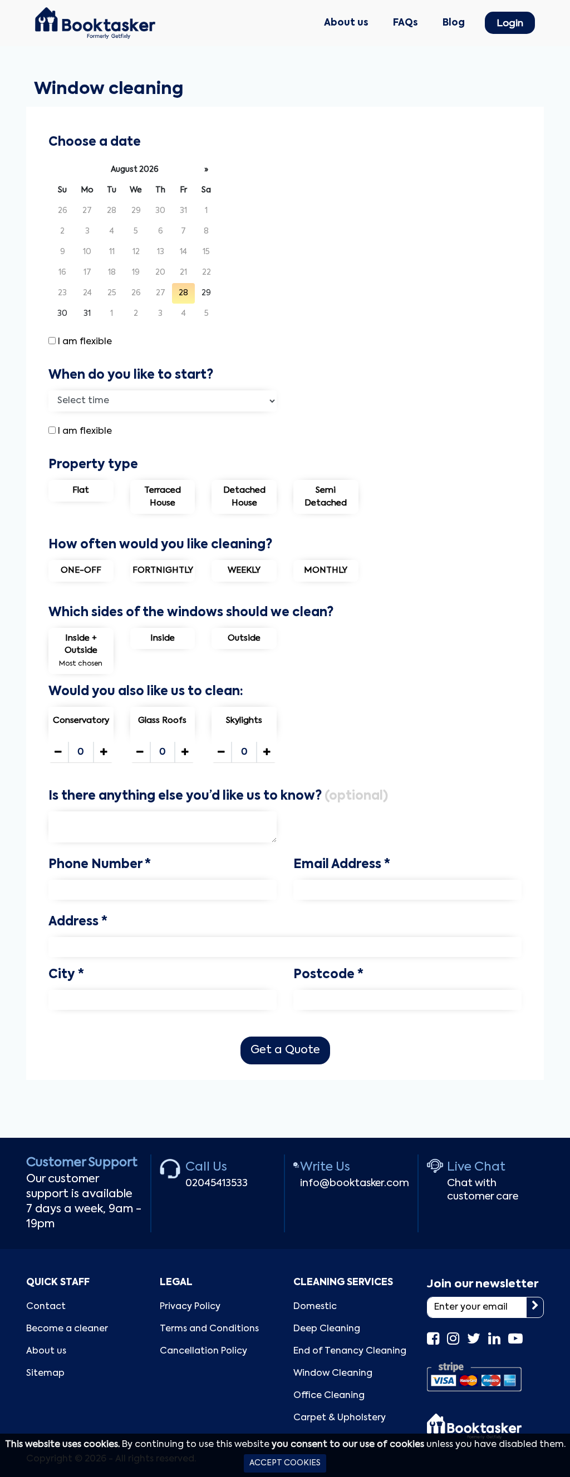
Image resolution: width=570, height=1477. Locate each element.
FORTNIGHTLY (162, 570)
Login (510, 23)
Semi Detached (325, 496)
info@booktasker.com (354, 1183)
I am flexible (85, 342)
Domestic (315, 1306)
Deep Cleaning (326, 1329)
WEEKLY (244, 570)
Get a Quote (285, 1050)
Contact (46, 1306)
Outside (244, 638)
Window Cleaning (332, 1373)
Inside (162, 638)
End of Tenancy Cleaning (349, 1351)
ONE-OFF (81, 570)
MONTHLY (325, 570)
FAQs (405, 23)
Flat (80, 490)
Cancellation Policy (203, 1351)
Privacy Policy (190, 1306)
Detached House (244, 496)
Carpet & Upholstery (339, 1418)
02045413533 (216, 1183)
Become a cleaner (67, 1329)
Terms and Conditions (209, 1329)
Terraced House (162, 496)
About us (346, 23)
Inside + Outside (80, 650)
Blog (454, 23)
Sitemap (45, 1373)
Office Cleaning (329, 1395)
